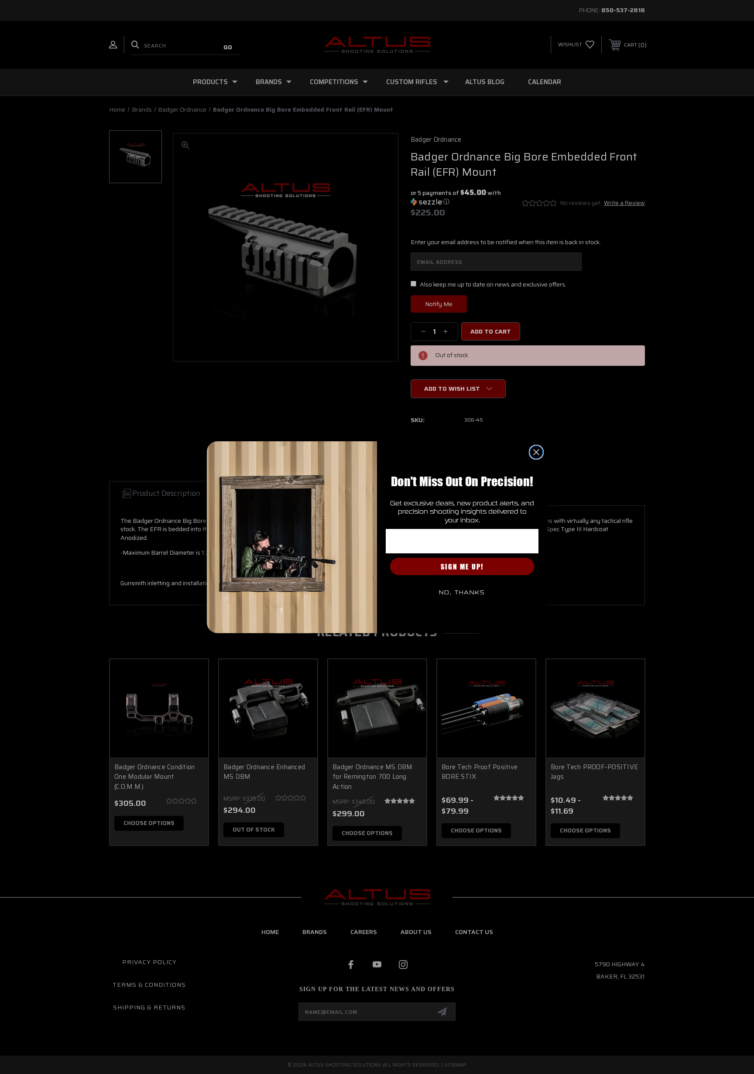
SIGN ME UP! (462, 566)
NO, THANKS (462, 593)
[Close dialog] (536, 452)
